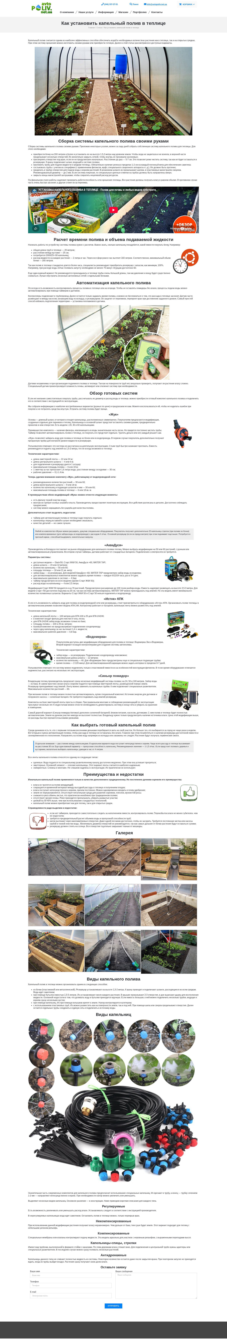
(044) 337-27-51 (111, 4)
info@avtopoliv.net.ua (157, 4)
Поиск (135, 4)
